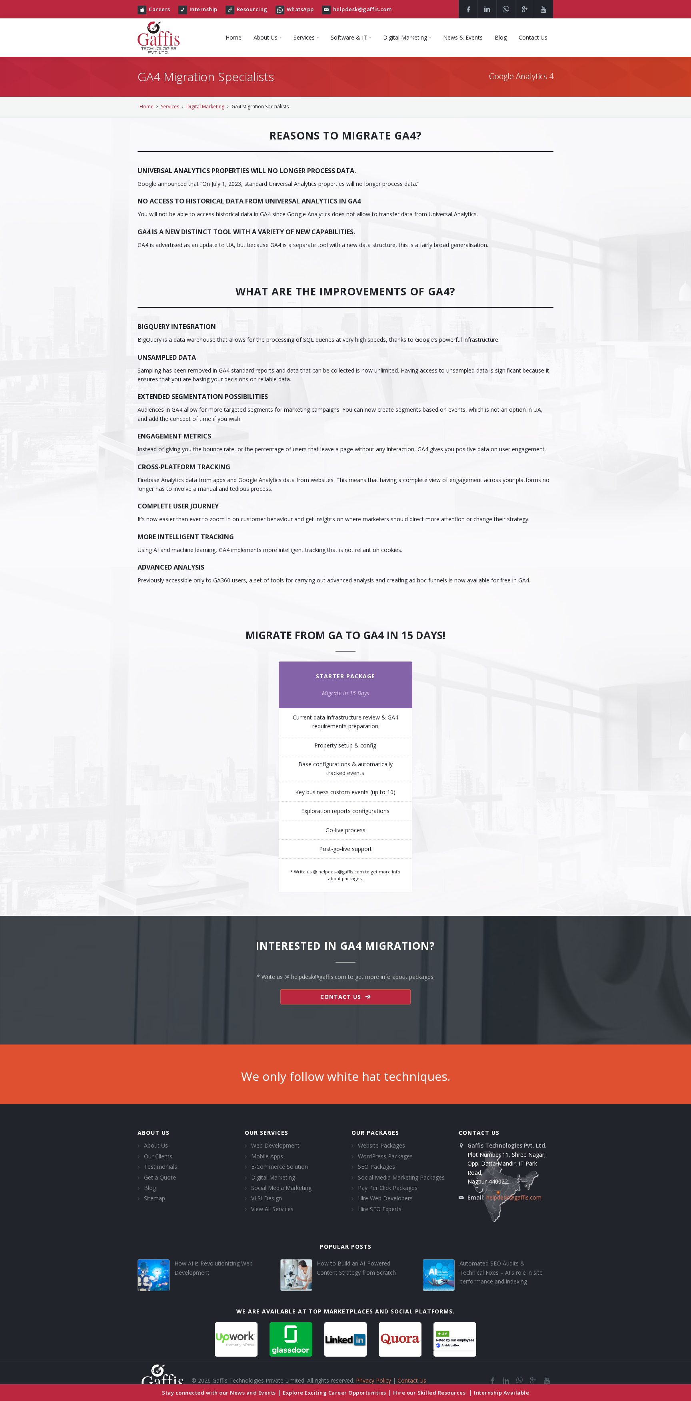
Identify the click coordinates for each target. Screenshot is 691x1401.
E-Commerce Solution (279, 1166)
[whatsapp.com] (519, 1380)
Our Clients (158, 1156)
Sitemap (154, 1198)
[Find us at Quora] (400, 1338)
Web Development (275, 1145)
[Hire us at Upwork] (236, 1338)
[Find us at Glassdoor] (291, 1338)
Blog (150, 1188)
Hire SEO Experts (379, 1209)
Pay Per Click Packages (387, 1188)
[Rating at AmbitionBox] (454, 1338)
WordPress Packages (385, 1156)
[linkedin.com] (506, 1380)
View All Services (272, 1209)
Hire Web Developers (385, 1198)
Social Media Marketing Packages (401, 1177)
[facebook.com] (492, 1380)
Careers (159, 9)
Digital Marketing (205, 106)
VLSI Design (266, 1198)
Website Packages (381, 1145)
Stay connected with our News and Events (219, 1392)
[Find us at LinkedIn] (345, 1338)
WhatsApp (300, 9)
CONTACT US (341, 996)
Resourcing (252, 9)
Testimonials (160, 1166)
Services (170, 106)
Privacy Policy (373, 1380)
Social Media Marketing (281, 1188)
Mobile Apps (267, 1156)
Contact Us (411, 1380)
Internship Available (501, 1392)
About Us (156, 1145)
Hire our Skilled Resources (430, 1392)
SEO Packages (376, 1166)
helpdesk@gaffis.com (362, 9)
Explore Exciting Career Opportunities (334, 1392)
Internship (204, 9)
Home (147, 106)
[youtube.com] (546, 1380)
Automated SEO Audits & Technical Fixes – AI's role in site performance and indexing (501, 1272)
